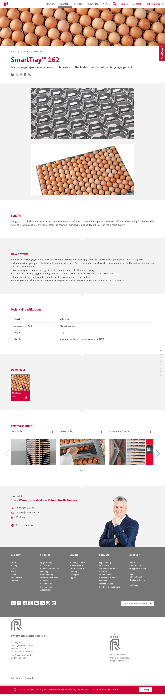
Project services (77, 565)
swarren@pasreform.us (27, 512)
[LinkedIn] (13, 74)
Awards (14, 678)
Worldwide (133, 585)
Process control (47, 586)
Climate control (47, 583)
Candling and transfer (50, 568)
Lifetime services (77, 568)
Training (73, 571)
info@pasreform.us (137, 568)
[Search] (114, 4)
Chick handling (46, 574)
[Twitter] (17, 74)
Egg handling (46, 562)
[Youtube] (42, 603)
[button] (26, 74)
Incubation (45, 565)
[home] (6, 4)
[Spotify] (48, 603)
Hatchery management (109, 586)
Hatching (44, 571)
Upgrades (74, 577)
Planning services (77, 562)
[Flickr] (54, 603)
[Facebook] (21, 74)
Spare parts (75, 574)
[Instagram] (30, 603)
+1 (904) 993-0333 (25, 507)
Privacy (28, 678)
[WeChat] (36, 603)
